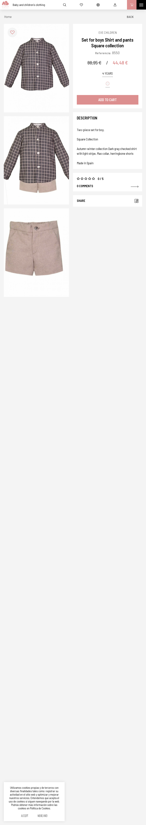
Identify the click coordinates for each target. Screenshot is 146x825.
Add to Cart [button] (107, 99)
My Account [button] (115, 5)
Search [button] (64, 5)
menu (141, 5)
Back (130, 17)
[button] (12, 32)
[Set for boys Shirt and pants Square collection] (36, 68)
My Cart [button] (131, 5)
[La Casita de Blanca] (4, 5)
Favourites (81, 5)
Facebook (136, 201)
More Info (43, 816)
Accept (24, 816)
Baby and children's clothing (29, 4)
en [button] (98, 5)
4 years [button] (107, 73)
